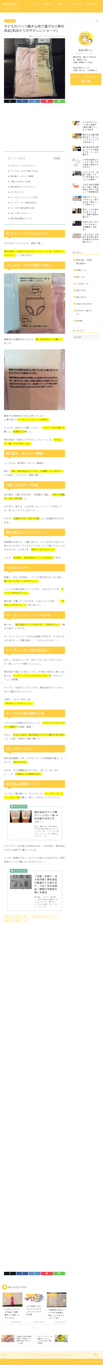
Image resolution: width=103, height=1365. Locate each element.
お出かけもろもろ (84, 304)
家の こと (80, 277)
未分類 (79, 320)
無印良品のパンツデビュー (23, 186)
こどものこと (76, 4)
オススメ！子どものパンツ (23, 165)
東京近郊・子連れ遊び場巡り (84, 262)
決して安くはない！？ (21, 213)
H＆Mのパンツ (17, 192)
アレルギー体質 (22, 921)
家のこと (62, 4)
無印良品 (39, 916)
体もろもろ (81, 297)
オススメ (28, 916)
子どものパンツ (51, 916)
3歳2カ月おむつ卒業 (20, 181)
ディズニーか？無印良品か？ (24, 202)
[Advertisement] (34, 127)
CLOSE (57, 158)
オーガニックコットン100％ (24, 197)
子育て (19, 916)
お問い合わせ (92, 4)
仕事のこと (49, 4)
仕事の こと (81, 270)
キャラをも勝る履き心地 (22, 208)
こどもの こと (10, 21)
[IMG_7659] (34, 335)
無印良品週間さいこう (21, 218)
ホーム (37, 4)
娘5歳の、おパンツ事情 (22, 176)
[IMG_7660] (34, 412)
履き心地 (9, 921)
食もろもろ (81, 290)
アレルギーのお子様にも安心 (24, 171)
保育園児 (9, 916)
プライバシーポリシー (14, 1362)
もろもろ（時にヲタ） (84, 312)
